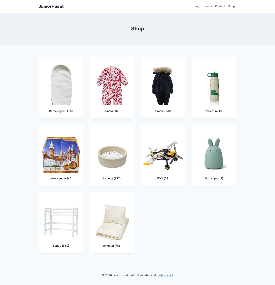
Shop (231, 6)
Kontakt (220, 6)
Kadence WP (165, 275)
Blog (196, 6)
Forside (207, 6)
